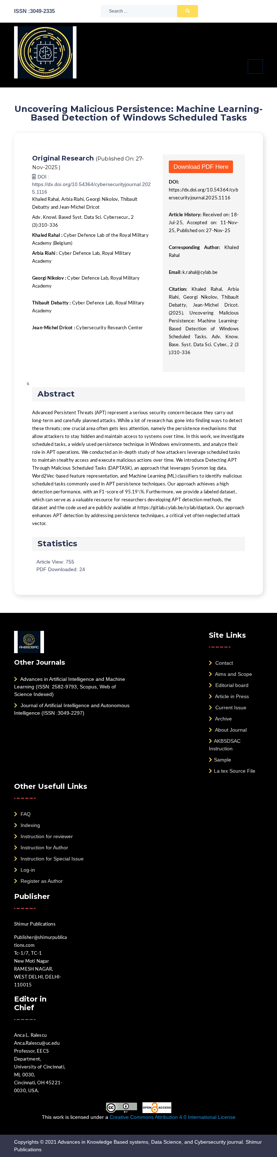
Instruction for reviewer (46, 836)
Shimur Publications (35, 924)
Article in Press (231, 696)
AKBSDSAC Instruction (225, 744)
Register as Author (41, 881)
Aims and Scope (233, 674)
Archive (223, 719)
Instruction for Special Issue (51, 859)
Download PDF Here (200, 166)
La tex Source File (234, 771)
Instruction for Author (43, 847)
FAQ (25, 814)
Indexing (29, 825)
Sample (222, 760)
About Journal (230, 730)
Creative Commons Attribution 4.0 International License (173, 1117)
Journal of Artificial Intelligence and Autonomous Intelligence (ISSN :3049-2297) (71, 709)
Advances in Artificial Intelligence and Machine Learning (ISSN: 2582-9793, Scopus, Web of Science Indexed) (69, 686)
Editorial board (231, 685)
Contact (223, 663)
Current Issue (230, 707)
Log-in (27, 870)
